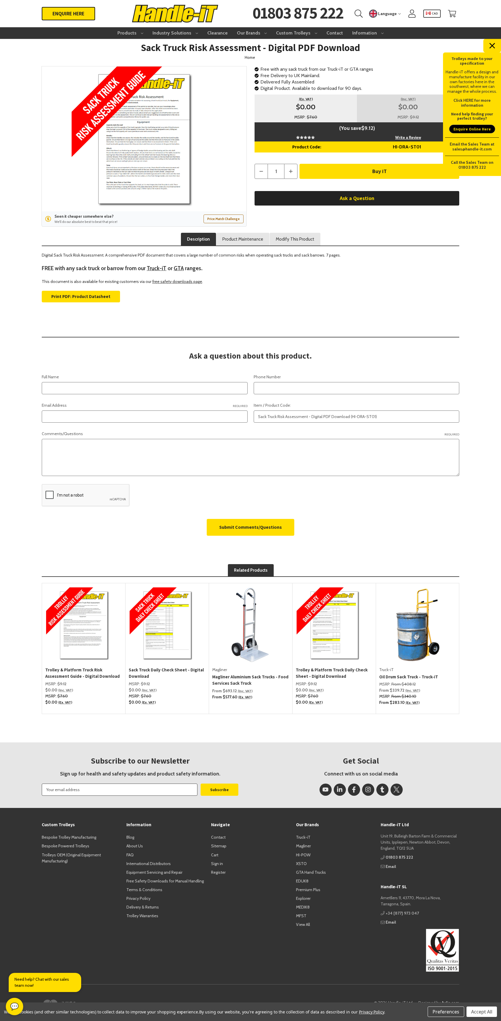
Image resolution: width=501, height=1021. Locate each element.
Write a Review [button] (408, 137)
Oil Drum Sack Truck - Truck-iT (408, 677)
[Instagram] (368, 790)
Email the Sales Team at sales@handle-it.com (472, 146)
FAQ (130, 855)
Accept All (481, 1012)
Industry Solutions (173, 33)
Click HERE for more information (472, 103)
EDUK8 (302, 881)
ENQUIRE (68, 13)
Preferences (446, 1012)
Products (127, 33)
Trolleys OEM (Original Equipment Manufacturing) (71, 858)
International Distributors (148, 863)
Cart (214, 855)
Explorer (303, 898)
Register (218, 872)
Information (365, 33)
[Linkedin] (340, 790)
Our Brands (249, 33)
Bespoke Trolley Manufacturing (69, 837)
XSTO (301, 863)
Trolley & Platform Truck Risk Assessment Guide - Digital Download (82, 673)
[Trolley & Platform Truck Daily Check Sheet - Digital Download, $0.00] (334, 625)
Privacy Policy (138, 898)
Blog (130, 837)
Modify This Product (295, 239)
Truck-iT (156, 268)
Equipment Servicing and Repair (154, 872)
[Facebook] (354, 790)
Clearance (217, 33)
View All (303, 924)
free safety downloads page (177, 281)
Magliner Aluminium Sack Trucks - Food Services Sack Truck (250, 680)
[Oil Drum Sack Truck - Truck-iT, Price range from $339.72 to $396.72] (417, 625)
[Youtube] (326, 790)
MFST (301, 915)
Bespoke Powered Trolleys (65, 846)
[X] (397, 790)
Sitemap (218, 846)
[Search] (358, 14)
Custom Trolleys (294, 33)
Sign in (217, 863)
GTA (179, 268)
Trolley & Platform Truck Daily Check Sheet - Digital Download (332, 673)
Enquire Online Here (472, 129)
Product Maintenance (242, 239)
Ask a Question (357, 198)
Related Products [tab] (251, 570)
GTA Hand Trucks (311, 872)
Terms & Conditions (144, 889)
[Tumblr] (382, 790)
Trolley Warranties (142, 915)
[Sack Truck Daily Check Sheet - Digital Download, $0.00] (167, 625)
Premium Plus (308, 889)
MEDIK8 (303, 907)
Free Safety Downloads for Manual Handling (165, 881)
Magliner (303, 846)
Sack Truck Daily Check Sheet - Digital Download (166, 673)
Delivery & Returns (142, 907)
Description (198, 239)
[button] (420, 950)
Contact (334, 33)
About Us (134, 846)
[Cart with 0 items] (452, 14)
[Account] (412, 14)
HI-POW (303, 855)
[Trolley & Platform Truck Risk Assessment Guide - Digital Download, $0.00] (83, 625)
